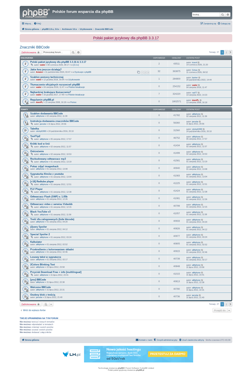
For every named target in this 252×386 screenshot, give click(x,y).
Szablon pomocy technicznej (46, 77)
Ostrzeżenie (37, 151)
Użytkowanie (74, 79)
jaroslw (43, 124)
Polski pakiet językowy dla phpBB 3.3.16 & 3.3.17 (58, 62)
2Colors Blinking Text (42, 264)
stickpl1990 (41, 131)
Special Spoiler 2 (40, 234)
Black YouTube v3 (40, 211)
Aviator (39, 72)
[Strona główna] (36, 13)
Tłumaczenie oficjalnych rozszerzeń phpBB (55, 84)
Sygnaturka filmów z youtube (47, 174)
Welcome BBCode (40, 287)
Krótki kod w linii (40, 143)
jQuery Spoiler (38, 226)
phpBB (121, 368)
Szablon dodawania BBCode (46, 113)
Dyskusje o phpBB (83, 72)
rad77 (194, 93)
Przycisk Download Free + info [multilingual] (55, 272)
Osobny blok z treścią (42, 294)
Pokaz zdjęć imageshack (44, 166)
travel (194, 62)
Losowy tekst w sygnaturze (45, 257)
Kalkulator (36, 242)
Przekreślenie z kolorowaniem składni (52, 249)
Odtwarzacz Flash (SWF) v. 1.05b (49, 196)
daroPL (39, 102)
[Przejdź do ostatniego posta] (199, 62)
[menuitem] (37, 23)
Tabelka (34, 128)
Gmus (195, 70)
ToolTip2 (35, 136)
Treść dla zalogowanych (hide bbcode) (52, 219)
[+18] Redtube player (42, 181)
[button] (230, 52)
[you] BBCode (38, 279)
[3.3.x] (76, 65)
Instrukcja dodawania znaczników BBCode (54, 121)
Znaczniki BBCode (35, 47)
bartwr (195, 77)
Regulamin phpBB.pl (42, 99)
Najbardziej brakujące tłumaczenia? (50, 92)
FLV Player (36, 189)
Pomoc (73, 102)
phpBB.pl (140, 370)
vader (42, 65)
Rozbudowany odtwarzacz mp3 (48, 158)
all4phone (40, 116)
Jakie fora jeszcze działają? (46, 69)
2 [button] (226, 52)
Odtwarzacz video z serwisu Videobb (51, 204)
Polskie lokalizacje (76, 87)
